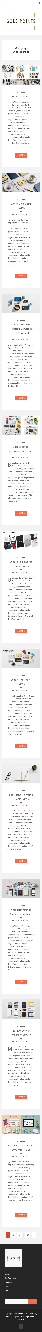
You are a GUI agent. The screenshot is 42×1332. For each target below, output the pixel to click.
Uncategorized (21, 92)
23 (28, 1235)
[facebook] (21, 1326)
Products (8, 1282)
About (7, 1274)
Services (8, 1290)
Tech (7, 1286)
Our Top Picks (10, 1278)
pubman (27, 96)
